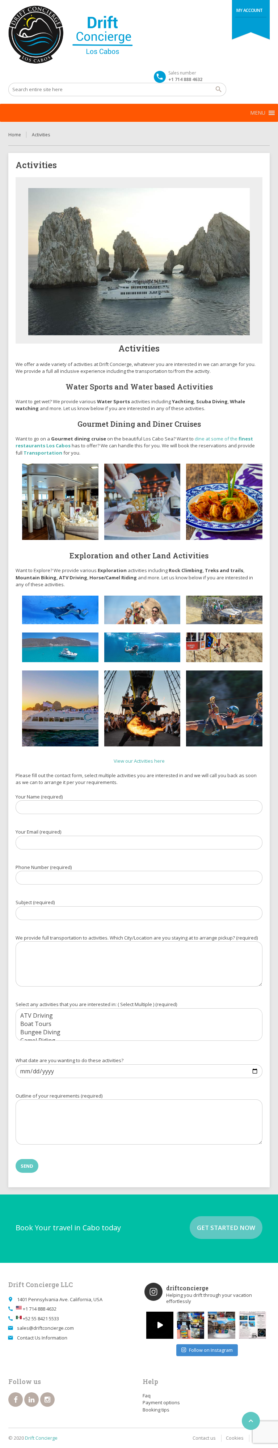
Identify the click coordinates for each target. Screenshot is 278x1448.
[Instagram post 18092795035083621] (159, 1325)
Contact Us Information (42, 1337)
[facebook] (15, 1399)
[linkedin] (31, 1399)
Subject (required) (35, 902)
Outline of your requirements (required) (59, 1096)
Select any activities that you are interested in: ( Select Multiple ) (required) (96, 1004)
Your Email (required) (38, 832)
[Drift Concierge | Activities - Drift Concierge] (91, 34)
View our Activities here (139, 761)
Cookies (235, 1438)
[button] (257, 113)
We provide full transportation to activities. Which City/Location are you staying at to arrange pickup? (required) (137, 937)
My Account (249, 10)
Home (14, 135)
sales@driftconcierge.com (45, 1328)
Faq (147, 1395)
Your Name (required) (39, 796)
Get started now (226, 1227)
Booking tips (156, 1409)
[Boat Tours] (139, 1024)
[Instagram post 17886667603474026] (252, 1325)
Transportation (43, 453)
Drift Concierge (41, 1438)
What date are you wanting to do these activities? (69, 1060)
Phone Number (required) (44, 867)
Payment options (161, 1402)
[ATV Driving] (139, 1016)
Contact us (204, 1438)
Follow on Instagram (211, 1350)
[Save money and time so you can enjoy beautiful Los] (221, 1325)
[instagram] (47, 1399)
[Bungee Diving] (139, 1032)
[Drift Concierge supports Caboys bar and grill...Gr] (190, 1325)
